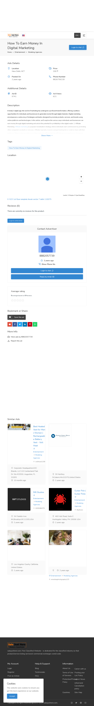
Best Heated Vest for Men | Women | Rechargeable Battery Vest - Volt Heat (39, 436)
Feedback (39, 679)
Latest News (80, 679)
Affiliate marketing (21, 127)
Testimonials (40, 672)
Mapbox (71, 195)
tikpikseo (79, 510)
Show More (46, 135)
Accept (12, 696)
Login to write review (15, 221)
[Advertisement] (47, 16)
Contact (38, 683)
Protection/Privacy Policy (68, 680)
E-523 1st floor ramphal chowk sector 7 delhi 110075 (29, 199)
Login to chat (76, 47)
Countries (66, 692)
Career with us (80, 669)
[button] (81, 177)
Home (9, 52)
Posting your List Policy (80, 674)
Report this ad (16, 341)
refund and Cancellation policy (79, 686)
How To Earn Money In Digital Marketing (24, 148)
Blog (37, 668)
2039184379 (39, 508)
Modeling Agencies (35, 52)
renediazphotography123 (59, 579)
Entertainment (20, 52)
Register (10, 672)
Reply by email (46, 277)
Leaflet (65, 195)
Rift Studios (38, 492)
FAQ (37, 676)
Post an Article (13, 676)
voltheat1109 (40, 462)
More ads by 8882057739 (21, 337)
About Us (66, 668)
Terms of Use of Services (67, 674)
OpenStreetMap (79, 195)
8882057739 (47, 256)
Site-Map (78, 692)
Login (9, 668)
